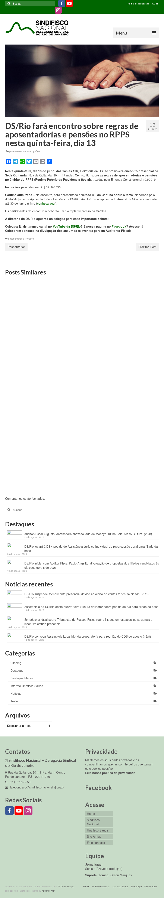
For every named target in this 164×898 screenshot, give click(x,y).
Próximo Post (147, 247)
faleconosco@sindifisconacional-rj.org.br (37, 787)
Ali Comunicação (66, 886)
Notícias (27, 151)
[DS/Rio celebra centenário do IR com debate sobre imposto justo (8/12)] (29, 405)
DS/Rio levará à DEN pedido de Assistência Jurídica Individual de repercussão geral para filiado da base (91, 548)
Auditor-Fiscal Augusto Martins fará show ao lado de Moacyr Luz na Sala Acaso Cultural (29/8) (88, 534)
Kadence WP (48, 890)
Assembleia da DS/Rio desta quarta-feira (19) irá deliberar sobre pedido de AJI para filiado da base (91, 607)
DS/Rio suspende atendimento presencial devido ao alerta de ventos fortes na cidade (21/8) (86, 594)
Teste (14, 701)
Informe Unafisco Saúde (26, 686)
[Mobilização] (135, 405)
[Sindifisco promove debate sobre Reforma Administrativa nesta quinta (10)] (29, 303)
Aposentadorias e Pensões (20, 238)
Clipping (15, 663)
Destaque (16, 670)
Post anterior (16, 247)
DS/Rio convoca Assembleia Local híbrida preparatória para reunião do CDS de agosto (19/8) (87, 636)
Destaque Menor (21, 678)
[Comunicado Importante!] (82, 303)
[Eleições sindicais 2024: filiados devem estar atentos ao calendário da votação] (135, 303)
